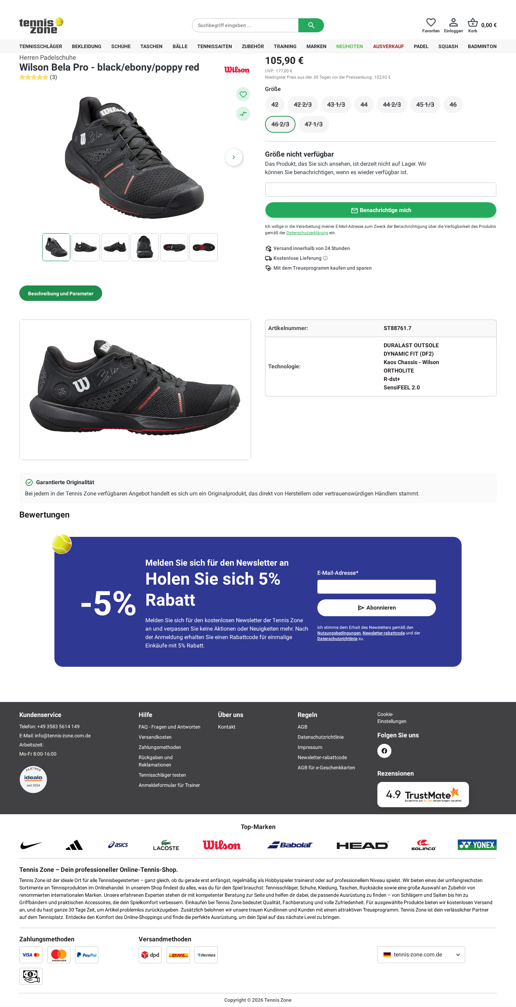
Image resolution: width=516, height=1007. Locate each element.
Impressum (310, 747)
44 (367, 106)
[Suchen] (311, 25)
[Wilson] (237, 69)
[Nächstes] (233, 157)
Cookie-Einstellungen (384, 717)
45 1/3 (428, 106)
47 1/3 (317, 126)
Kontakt (227, 727)
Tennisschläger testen (162, 775)
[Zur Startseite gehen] (41, 25)
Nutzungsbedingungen (339, 633)
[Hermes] (206, 954)
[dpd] (150, 954)
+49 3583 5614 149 (64, 5)
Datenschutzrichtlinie (337, 638)
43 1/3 (339, 106)
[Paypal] (86, 954)
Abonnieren (381, 607)
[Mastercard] (59, 954)
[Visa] (30, 954)
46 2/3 (283, 126)
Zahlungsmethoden (160, 747)
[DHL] (178, 954)
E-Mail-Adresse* (337, 573)
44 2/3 (395, 106)
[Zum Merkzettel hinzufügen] (243, 94)
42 (278, 106)
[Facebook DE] (384, 751)
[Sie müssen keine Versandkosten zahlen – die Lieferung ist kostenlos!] (326, 258)
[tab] (60, 293)
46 (456, 106)
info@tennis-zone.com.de (63, 735)
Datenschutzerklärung (307, 232)
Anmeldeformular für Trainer (169, 785)
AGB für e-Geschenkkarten (326, 767)
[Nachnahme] (30, 976)
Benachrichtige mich (385, 210)
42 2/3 (306, 106)
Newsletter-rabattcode (384, 633)
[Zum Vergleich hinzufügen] (243, 114)
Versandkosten (155, 737)
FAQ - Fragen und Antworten (169, 727)
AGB (302, 727)
